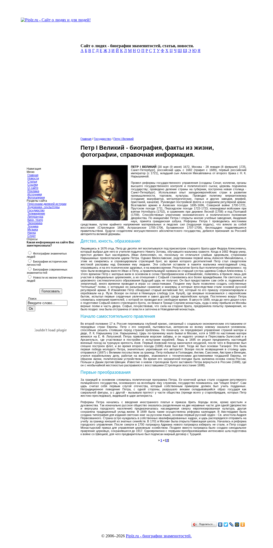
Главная (32, 175)
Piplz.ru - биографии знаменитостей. (159, 536)
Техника (32, 226)
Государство (36, 210)
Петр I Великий (123, 138)
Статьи (32, 181)
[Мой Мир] (237, 524)
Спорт (31, 235)
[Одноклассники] (243, 524)
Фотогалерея (36, 197)
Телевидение (36, 213)
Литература (35, 216)
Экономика (34, 223)
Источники (34, 194)
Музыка (32, 229)
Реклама (33, 191)
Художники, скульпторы (43, 207)
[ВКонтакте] (220, 524)
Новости (33, 178)
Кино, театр (35, 219)
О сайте (32, 187)
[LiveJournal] (231, 524)
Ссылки (32, 184)
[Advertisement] (162, 96)
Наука (31, 232)
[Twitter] (226, 524)
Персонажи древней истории (46, 203)
